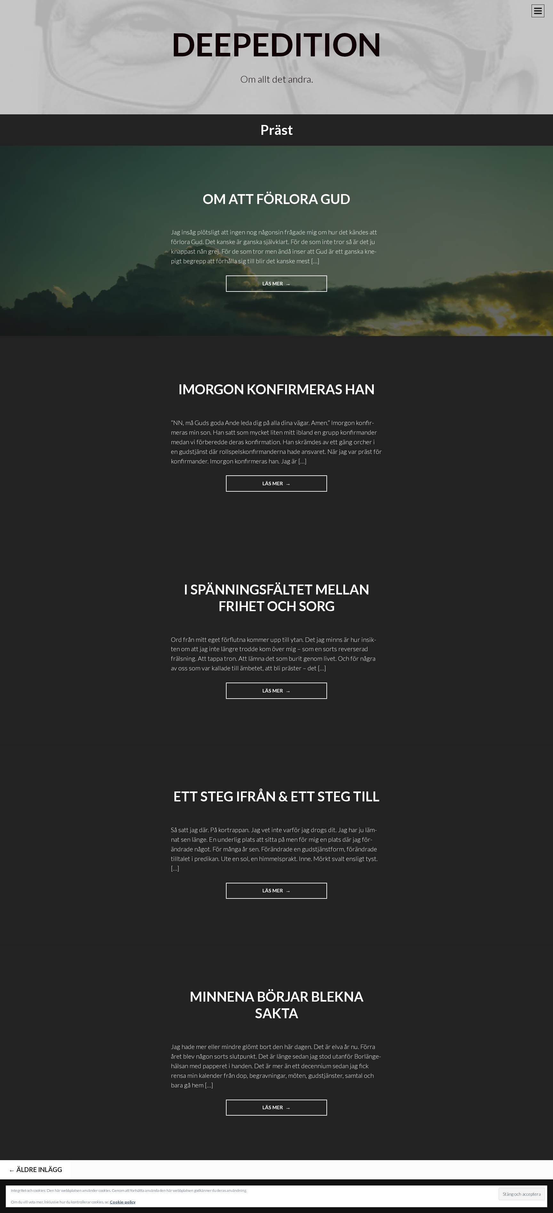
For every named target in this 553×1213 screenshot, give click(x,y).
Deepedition (276, 44)
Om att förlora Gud (276, 199)
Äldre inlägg (35, 1169)
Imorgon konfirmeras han (276, 389)
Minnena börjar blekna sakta (277, 1004)
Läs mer (279, 286)
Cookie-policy (122, 1202)
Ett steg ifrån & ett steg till (276, 796)
